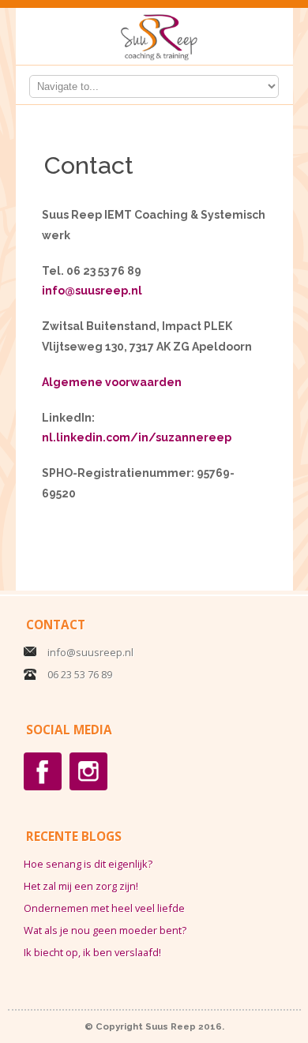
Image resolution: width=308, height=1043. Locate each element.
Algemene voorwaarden (112, 382)
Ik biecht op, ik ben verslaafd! (92, 952)
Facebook (43, 771)
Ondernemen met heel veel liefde (104, 908)
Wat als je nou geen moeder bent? (105, 930)
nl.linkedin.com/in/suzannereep (136, 437)
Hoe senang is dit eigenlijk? (88, 864)
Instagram (88, 771)
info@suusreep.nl (92, 290)
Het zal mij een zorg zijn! (81, 886)
